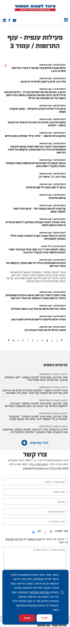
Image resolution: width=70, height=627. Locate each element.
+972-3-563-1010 (38, 464)
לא (39, 531)
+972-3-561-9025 (59, 468)
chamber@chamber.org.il (36, 468)
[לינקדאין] (4, 20)
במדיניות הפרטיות (39, 592)
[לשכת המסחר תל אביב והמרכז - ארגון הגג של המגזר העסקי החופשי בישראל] (35, 7)
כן (51, 531)
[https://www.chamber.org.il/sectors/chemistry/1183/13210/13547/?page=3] (14, 20)
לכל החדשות (39, 443)
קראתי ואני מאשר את (53, 539)
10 (13, 340)
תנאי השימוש (34, 539)
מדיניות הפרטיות (13, 539)
